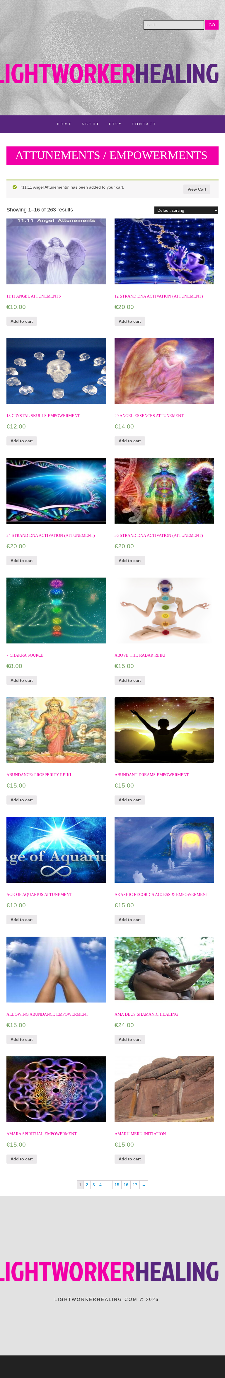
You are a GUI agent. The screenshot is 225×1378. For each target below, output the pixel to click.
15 (117, 1184)
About (90, 124)
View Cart (197, 189)
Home (64, 124)
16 (126, 1184)
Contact (144, 124)
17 (135, 1184)
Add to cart (22, 321)
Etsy (115, 124)
